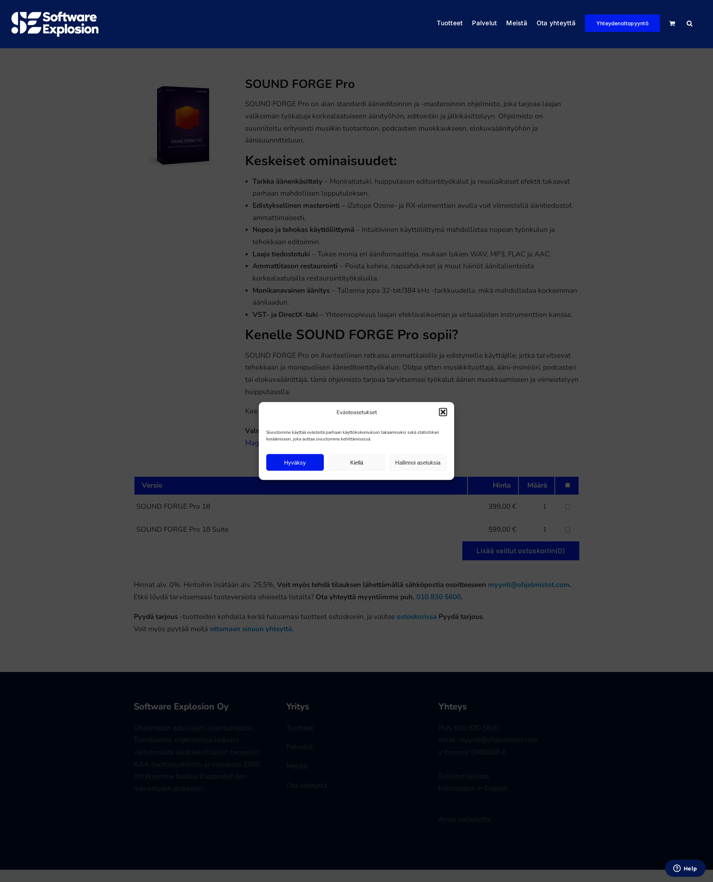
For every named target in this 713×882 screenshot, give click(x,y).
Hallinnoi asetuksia (417, 462)
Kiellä (356, 462)
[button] (443, 412)
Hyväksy (295, 462)
